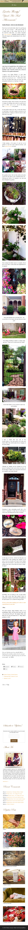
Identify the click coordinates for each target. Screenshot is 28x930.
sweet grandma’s (8, 34)
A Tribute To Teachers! (10, 804)
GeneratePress (22, 927)
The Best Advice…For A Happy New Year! (14, 793)
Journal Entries (14, 674)
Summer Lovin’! (7, 678)
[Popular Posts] (14, 821)
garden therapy (8, 146)
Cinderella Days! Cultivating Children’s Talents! (14, 791)
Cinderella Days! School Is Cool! (11, 676)
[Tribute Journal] (14, 1)
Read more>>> (5, 781)
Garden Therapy (7, 674)
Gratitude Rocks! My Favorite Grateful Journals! (15, 797)
